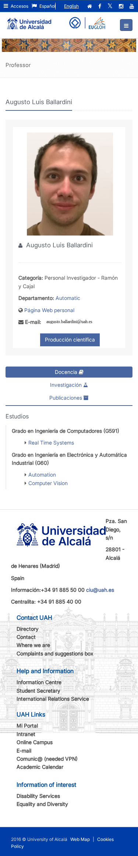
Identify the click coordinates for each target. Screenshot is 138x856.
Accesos (19, 6)
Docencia (67, 372)
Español (47, 6)
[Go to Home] (29, 20)
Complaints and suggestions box (55, 653)
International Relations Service (53, 699)
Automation (42, 474)
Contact (26, 637)
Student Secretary (38, 690)
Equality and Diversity (42, 804)
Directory (28, 629)
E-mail (24, 750)
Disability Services (38, 796)
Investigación (66, 385)
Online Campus (35, 742)
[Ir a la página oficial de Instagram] (121, 6)
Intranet (26, 734)
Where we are (33, 645)
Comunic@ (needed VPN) (47, 759)
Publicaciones (66, 398)
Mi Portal (27, 725)
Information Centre (39, 682)
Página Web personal (49, 310)
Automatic (68, 298)
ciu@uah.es (100, 590)
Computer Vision (48, 483)
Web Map (80, 839)
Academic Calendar (40, 767)
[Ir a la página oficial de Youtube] (132, 6)
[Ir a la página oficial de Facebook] (100, 6)
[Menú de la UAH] (126, 25)
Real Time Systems (51, 442)
